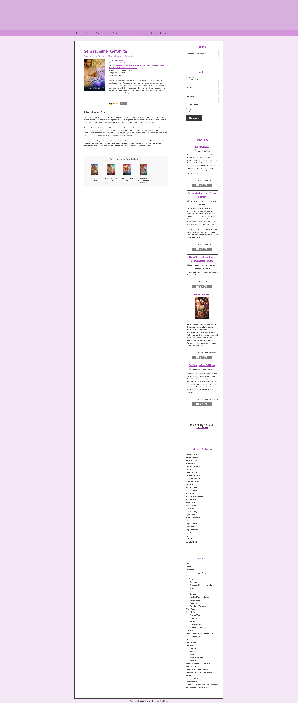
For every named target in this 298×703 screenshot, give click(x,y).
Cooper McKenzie (193, 475)
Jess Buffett (119, 60)
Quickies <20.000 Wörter (197, 669)
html (189, 109)
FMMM (193, 648)
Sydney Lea (191, 536)
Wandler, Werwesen (198, 606)
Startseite (89, 56)
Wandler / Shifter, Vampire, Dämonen (123, 68)
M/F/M (192, 651)
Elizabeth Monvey (193, 481)
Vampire (193, 603)
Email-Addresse (192, 79)
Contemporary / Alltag (196, 573)
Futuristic (194, 678)
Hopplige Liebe (202, 146)
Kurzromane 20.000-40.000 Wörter (137, 65)
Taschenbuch (191, 681)
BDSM (188, 564)
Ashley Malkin (192, 463)
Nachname (190, 96)
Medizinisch (191, 642)
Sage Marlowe (192, 524)
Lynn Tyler (190, 514)
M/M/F (192, 654)
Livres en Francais (193, 636)
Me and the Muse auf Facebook (202, 426)
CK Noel (189, 469)
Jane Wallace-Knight (195, 496)
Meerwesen (195, 600)
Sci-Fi (188, 675)
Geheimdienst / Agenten (196, 627)
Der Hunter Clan (126, 63)
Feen (192, 591)
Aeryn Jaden (191, 454)
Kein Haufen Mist (202, 294)
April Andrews (192, 460)
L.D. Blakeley (191, 511)
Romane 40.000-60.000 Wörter (199, 672)
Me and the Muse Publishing (149, 15)
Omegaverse (195, 624)
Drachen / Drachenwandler (201, 585)
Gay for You (195, 615)
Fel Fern (189, 484)
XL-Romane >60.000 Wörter (198, 687)
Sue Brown (190, 533)
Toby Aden (190, 539)
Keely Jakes (191, 505)
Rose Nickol (191, 520)
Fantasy (189, 579)
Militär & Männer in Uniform (198, 663)
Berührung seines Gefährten (202, 365)
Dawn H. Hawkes (193, 478)
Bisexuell (190, 570)
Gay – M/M (190, 612)
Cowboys (190, 576)
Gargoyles (194, 594)
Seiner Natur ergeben (200, 272)
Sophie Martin (192, 530)
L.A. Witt (190, 508)
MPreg (192, 621)
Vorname (189, 88)
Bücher (101, 56)
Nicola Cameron (193, 517)
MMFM (193, 660)
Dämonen (194, 582)
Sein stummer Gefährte (121, 56)
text (189, 111)
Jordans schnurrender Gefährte (143, 180)
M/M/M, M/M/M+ (197, 657)
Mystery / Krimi (158, 65)
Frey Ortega (191, 487)
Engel (192, 588)
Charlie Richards (193, 466)
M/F (188, 639)
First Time (190, 609)
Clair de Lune (191, 472)
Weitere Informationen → (208, 180)
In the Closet (195, 618)
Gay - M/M (120, 65)
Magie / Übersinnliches (199, 597)
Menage (189, 645)
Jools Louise (191, 502)
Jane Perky (190, 493)
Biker (188, 567)
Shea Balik (190, 527)
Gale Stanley (191, 490)
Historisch (190, 630)
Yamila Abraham (193, 542)
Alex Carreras (192, 457)
